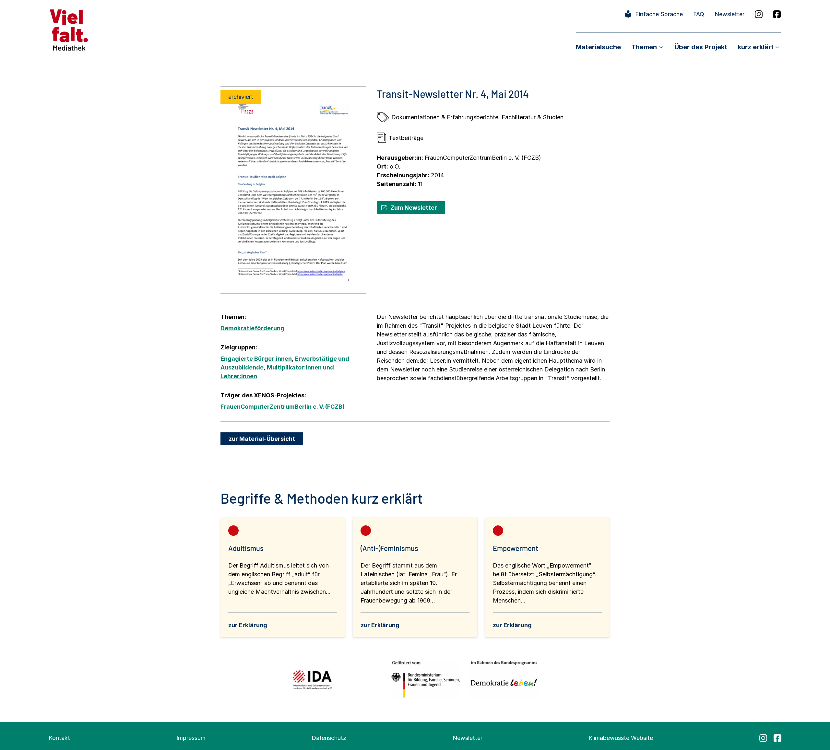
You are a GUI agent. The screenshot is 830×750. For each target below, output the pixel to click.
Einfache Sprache (659, 14)
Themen (644, 47)
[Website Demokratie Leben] (502, 679)
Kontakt (59, 737)
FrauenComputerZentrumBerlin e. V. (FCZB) (282, 406)
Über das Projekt (700, 47)
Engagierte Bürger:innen (256, 358)
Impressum (191, 737)
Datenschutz (329, 737)
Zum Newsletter (413, 207)
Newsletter (729, 14)
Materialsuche (598, 47)
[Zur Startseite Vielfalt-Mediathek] (69, 29)
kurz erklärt (756, 47)
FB (777, 14)
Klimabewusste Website (620, 737)
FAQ (698, 14)
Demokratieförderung (252, 328)
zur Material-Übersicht (262, 438)
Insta (759, 14)
